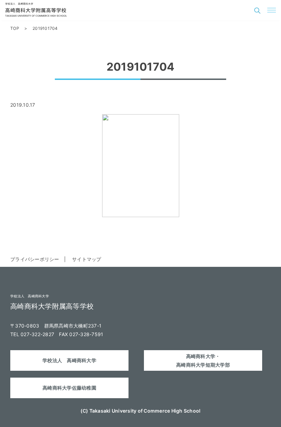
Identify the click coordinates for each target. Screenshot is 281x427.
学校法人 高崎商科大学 (69, 360)
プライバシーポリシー (34, 259)
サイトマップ (86, 259)
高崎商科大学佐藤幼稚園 (69, 388)
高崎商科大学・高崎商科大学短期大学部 (203, 360)
